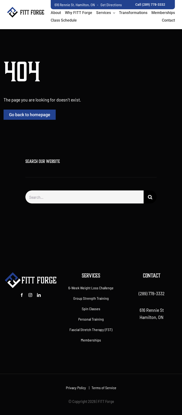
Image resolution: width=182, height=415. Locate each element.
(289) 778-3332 (151, 293)
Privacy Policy (76, 387)
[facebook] (22, 295)
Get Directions (111, 4)
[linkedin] (39, 295)
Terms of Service (103, 387)
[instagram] (30, 295)
